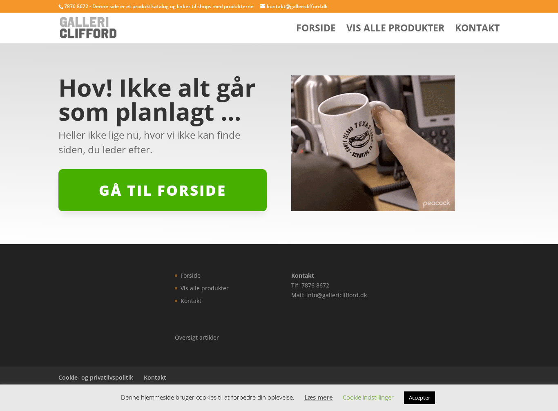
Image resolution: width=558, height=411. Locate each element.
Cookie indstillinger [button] (368, 397)
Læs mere (318, 397)
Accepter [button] (419, 397)
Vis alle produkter (395, 29)
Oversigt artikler (197, 337)
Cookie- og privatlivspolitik (95, 377)
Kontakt (477, 29)
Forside (316, 29)
